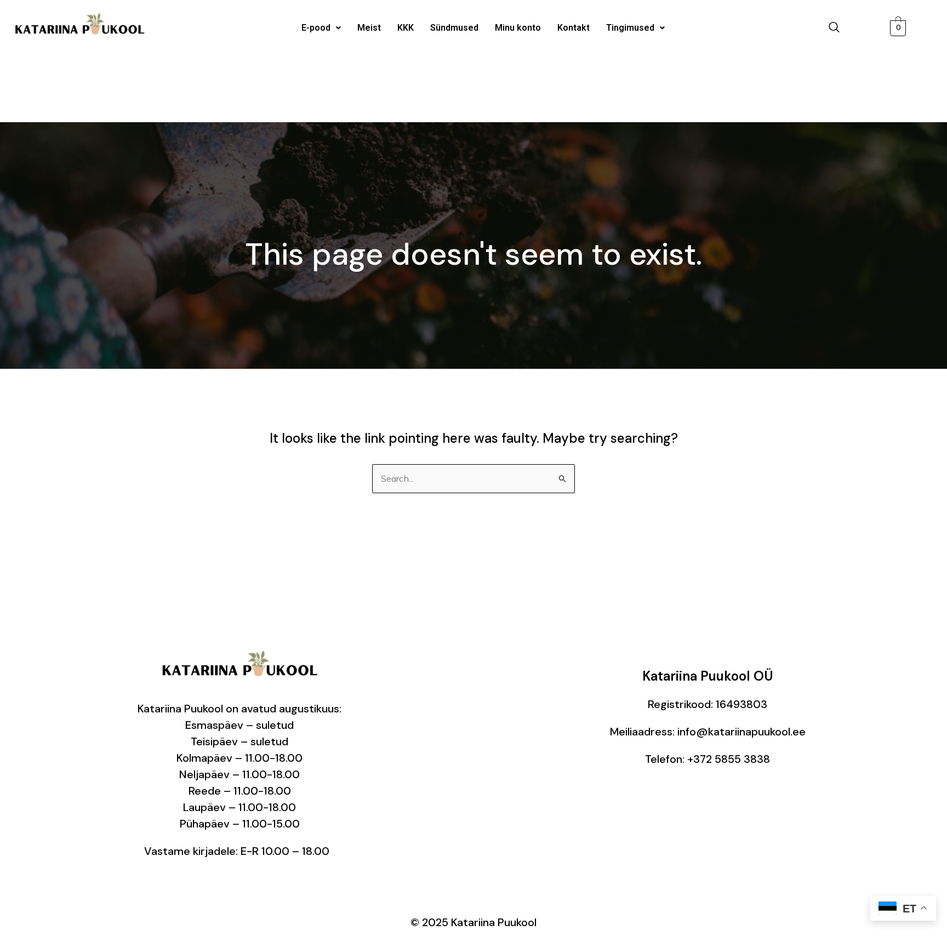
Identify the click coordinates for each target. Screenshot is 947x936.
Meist (369, 27)
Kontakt (573, 27)
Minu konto (518, 27)
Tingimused (630, 27)
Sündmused (454, 27)
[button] (321, 28)
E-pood (315, 27)
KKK (405, 27)
